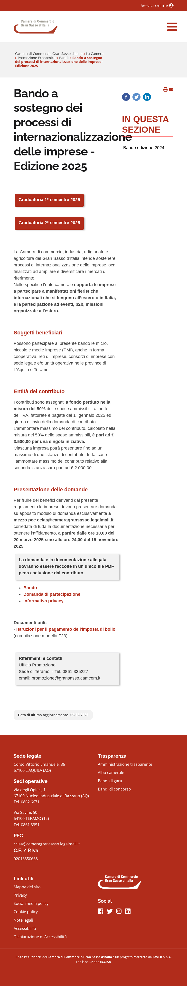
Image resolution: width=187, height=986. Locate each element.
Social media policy (31, 903)
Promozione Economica (37, 57)
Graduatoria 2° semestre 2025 (49, 222)
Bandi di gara (110, 780)
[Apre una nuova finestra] (126, 97)
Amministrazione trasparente (125, 764)
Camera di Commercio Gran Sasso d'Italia (49, 53)
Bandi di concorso (114, 789)
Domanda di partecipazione (51, 594)
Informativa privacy (43, 600)
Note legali (23, 920)
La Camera (94, 53)
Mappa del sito (27, 887)
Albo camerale (111, 772)
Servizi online (155, 5)
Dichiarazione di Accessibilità (40, 936)
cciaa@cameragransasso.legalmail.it (47, 844)
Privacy (20, 895)
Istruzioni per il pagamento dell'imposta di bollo (65, 629)
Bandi (64, 57)
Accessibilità (25, 928)
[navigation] (172, 26)
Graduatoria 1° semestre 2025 (49, 199)
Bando (30, 587)
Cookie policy (26, 911)
